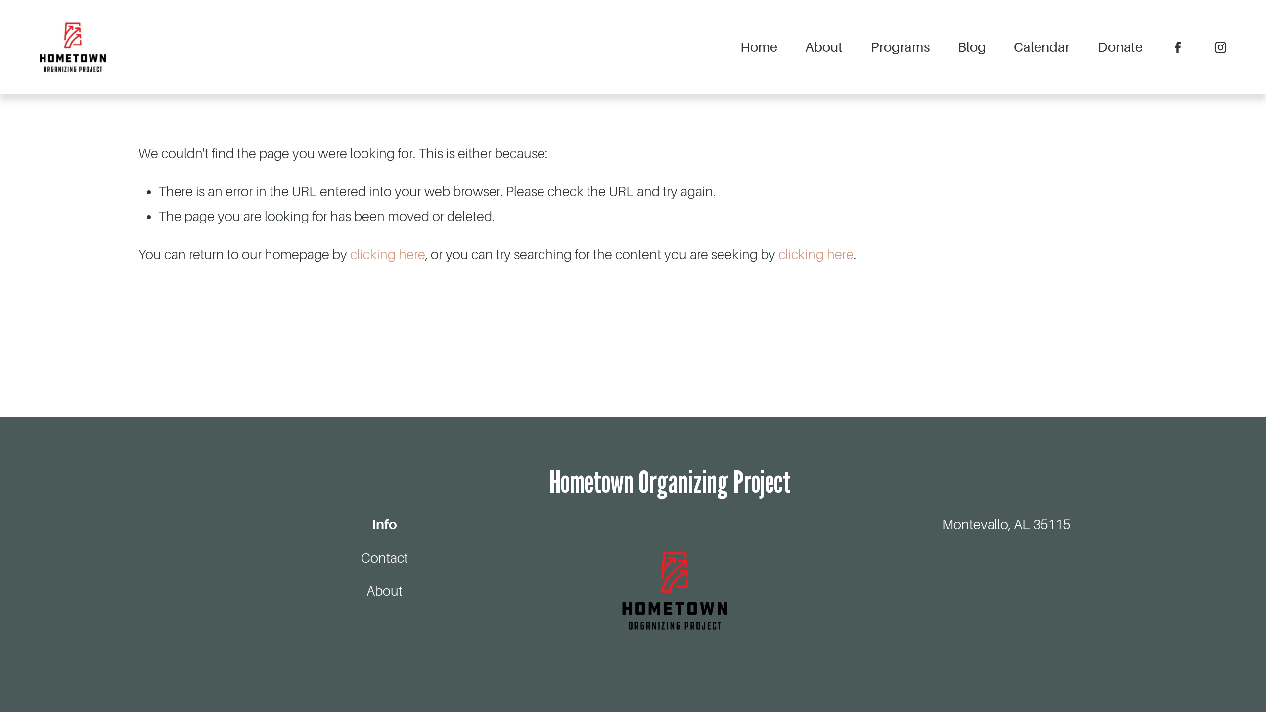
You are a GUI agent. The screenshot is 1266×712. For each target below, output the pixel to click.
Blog (972, 47)
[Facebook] (1178, 47)
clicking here (387, 254)
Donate (1120, 47)
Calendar (1042, 47)
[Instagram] (1220, 47)
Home (758, 47)
